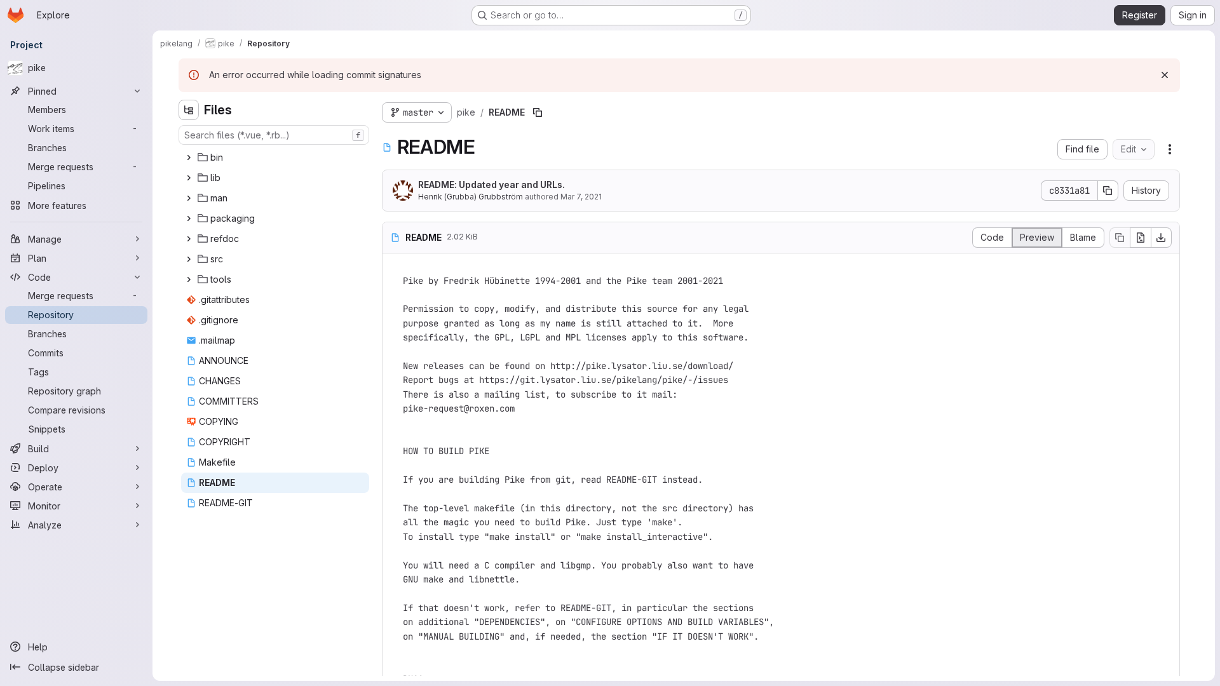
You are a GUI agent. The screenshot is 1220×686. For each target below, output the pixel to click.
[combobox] (274, 135)
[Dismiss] (1164, 75)
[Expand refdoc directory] (188, 238)
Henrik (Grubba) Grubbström (470, 196)
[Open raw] (1140, 237)
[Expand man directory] (188, 198)
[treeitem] (275, 157)
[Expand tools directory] (188, 279)
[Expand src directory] (188, 259)
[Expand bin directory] (188, 157)
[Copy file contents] (1119, 237)
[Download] (1161, 237)
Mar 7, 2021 (581, 196)
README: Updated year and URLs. (491, 184)
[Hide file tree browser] (189, 110)
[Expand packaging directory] (188, 218)
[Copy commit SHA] (1108, 190)
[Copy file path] (537, 112)
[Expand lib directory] (188, 177)
